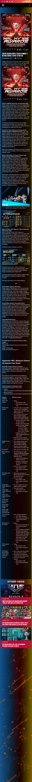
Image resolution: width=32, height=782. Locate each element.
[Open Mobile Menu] (29, 5)
